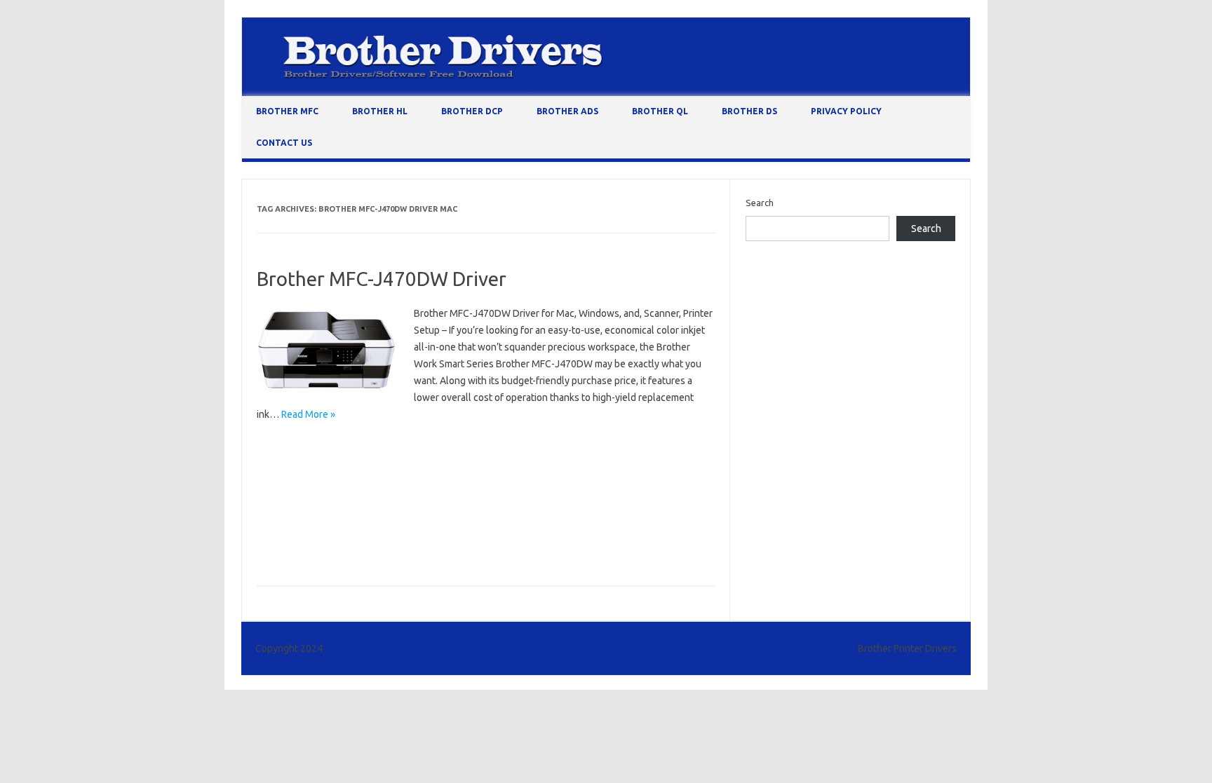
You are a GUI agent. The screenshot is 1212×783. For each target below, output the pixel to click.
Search (760, 202)
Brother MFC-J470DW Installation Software (530, 486)
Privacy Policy (846, 111)
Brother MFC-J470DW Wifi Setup (514, 527)
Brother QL (660, 111)
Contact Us (284, 142)
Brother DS (749, 111)
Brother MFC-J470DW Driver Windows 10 (493, 466)
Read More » (308, 414)
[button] (327, 350)
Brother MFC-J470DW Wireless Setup (338, 547)
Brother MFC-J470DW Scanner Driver (470, 507)
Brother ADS (567, 111)
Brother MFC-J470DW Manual (322, 507)
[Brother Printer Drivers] (606, 92)
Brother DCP (472, 111)
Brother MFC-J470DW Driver (381, 279)
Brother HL (380, 111)
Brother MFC (287, 111)
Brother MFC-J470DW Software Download (349, 527)
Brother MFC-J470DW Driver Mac (329, 466)
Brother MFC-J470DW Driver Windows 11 (346, 486)
